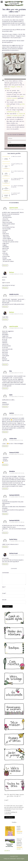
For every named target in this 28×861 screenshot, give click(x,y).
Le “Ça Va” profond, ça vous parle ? (16, 164)
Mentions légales (20, 858)
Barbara (11, 272)
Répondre (5, 265)
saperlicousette (13, 208)
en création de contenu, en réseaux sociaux (16, 115)
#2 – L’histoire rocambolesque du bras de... (17, 186)
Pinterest (6, 89)
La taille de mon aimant (16, 156)
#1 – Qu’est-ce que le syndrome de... (15, 193)
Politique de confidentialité (10, 858)
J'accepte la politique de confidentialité (10, 812)
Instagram (12, 87)
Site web (4, 599)
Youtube (18, 87)
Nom (4, 587)
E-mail (4, 593)
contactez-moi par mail (13, 112)
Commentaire (5, 572)
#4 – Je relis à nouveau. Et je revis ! (17, 171)
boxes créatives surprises (15, 97)
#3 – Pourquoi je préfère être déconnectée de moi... (17, 179)
